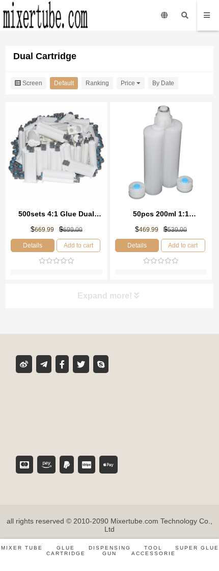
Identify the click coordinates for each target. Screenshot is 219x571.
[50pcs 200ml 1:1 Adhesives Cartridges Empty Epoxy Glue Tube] (161, 154)
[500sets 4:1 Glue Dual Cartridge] (56, 154)
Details (32, 245)
